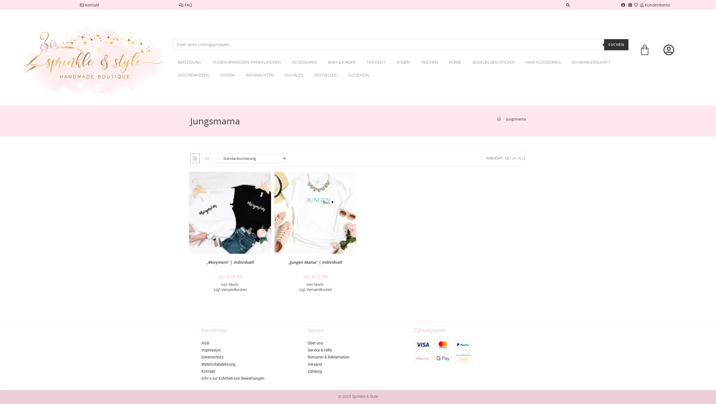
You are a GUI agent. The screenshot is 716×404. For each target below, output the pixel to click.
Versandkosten (234, 289)
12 (507, 158)
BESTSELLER (325, 75)
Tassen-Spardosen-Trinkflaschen (246, 62)
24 (513, 158)
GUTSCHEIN (358, 75)
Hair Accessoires (543, 62)
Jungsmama (516, 119)
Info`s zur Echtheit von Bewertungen (232, 378)
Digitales (294, 75)
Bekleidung (189, 62)
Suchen (616, 44)
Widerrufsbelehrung (218, 364)
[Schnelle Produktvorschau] (268, 181)
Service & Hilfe (320, 350)
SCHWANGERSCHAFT (591, 62)
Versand (315, 364)
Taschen (429, 62)
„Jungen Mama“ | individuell (315, 262)
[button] (268, 196)
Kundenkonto (657, 5)
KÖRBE (455, 62)
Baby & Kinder (342, 62)
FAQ (187, 5)
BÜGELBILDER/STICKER (494, 62)
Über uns (315, 343)
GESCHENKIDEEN (193, 75)
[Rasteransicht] (195, 158)
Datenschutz (212, 357)
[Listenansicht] (207, 158)
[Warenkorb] (644, 53)
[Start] (499, 119)
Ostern (227, 75)
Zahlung (315, 371)
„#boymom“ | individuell (230, 262)
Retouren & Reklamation (329, 357)
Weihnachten (260, 75)
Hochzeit (376, 62)
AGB (205, 343)
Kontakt (91, 5)
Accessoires (304, 62)
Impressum (211, 350)
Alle (522, 158)
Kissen (403, 62)
